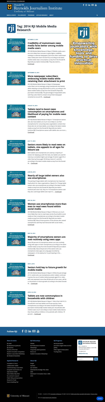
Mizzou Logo (9, 7)
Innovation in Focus (12, 363)
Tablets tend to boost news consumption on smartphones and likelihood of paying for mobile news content (47, 113)
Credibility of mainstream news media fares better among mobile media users (45, 45)
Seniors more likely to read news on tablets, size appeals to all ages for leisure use (46, 147)
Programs (31, 15)
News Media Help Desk (13, 374)
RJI (38, 7)
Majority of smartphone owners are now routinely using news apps (46, 238)
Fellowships (22, 15)
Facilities (32, 365)
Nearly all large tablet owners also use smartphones (46, 177)
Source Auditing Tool (12, 382)
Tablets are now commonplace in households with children (45, 297)
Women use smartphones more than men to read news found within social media (47, 206)
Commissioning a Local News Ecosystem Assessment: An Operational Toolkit (15, 370)
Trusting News (58, 352)
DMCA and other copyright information (80, 394)
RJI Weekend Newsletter (13, 356)
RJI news (9, 343)
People (32, 363)
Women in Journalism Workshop (16, 354)
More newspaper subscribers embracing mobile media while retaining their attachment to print (46, 79)
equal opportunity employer (49, 397)
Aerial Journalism (58, 343)
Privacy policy (94, 394)
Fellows (32, 343)
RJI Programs (58, 341)
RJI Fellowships (35, 341)
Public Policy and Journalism (14, 378)
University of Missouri (24, 12)
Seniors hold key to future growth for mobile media (47, 268)
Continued (31, 64)
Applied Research (41, 15)
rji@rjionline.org (83, 353)
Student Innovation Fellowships (39, 354)
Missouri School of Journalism (16, 1)
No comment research (13, 376)
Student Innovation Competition (16, 352)
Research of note (11, 380)
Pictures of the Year (12, 349)
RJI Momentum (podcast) (13, 345)
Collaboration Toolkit (12, 365)
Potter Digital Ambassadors (61, 349)
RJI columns (10, 347)
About (51, 15)
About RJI (33, 361)
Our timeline (33, 367)
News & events (11, 15)
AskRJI (100, 398)
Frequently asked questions (38, 349)
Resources (33, 352)
